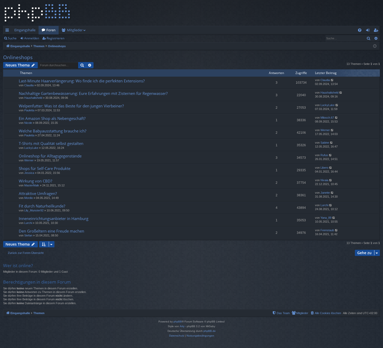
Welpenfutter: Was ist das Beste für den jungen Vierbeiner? (71, 105)
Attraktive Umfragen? (38, 193)
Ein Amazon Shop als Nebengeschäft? (52, 118)
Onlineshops (18, 57)
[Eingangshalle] (37, 13)
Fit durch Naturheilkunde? (42, 206)
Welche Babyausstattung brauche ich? (52, 130)
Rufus (324, 155)
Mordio (28, 197)
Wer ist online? (18, 265)
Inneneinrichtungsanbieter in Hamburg (53, 218)
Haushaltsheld (33, 97)
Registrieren (55, 38)
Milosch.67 (327, 117)
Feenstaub (327, 230)
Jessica (29, 172)
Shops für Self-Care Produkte (44, 168)
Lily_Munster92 (34, 210)
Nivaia (324, 180)
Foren (50, 30)
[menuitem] (360, 30)
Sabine (324, 142)
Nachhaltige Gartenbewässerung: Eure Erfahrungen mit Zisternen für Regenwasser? (93, 93)
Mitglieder (75, 30)
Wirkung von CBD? (35, 181)
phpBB (178, 321)
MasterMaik (31, 185)
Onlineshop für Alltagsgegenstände (50, 155)
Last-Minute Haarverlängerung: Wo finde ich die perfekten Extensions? (82, 80)
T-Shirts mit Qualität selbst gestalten (51, 143)
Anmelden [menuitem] (369, 31)
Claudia (29, 85)
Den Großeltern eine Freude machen (51, 231)
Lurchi (324, 205)
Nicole (28, 122)
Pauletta (29, 110)
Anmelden (31, 38)
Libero (324, 167)
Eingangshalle (24, 30)
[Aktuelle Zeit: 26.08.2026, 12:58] (374, 46)
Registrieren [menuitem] (377, 31)
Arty (182, 326)
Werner (325, 130)
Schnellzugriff (8, 31)
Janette (325, 192)
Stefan (28, 235)
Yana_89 (325, 217)
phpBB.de (209, 330)
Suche (12, 38)
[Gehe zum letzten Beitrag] (332, 80)
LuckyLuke (327, 105)
